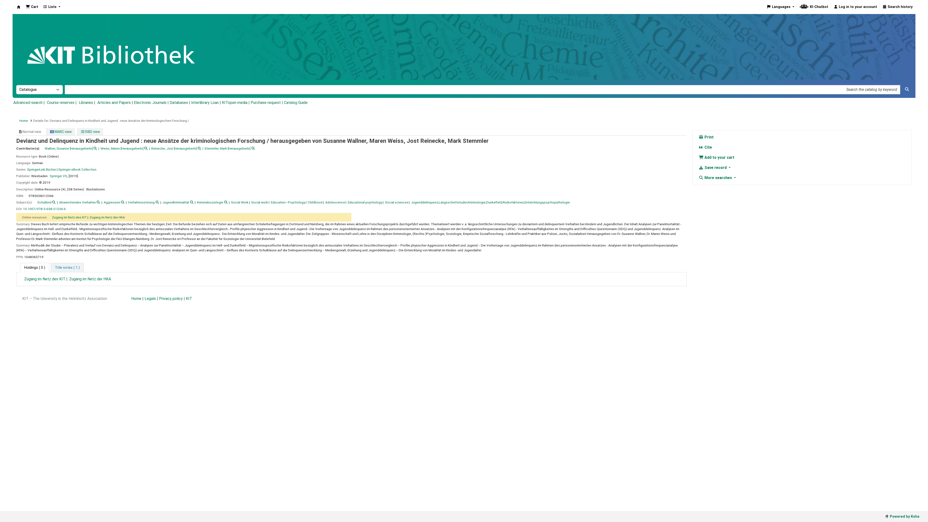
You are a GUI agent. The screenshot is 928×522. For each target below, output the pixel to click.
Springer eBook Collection (77, 169)
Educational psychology (365, 202)
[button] (32, 7)
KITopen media (234, 102)
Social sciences (396, 202)
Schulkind (44, 202)
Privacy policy (171, 298)
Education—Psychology (288, 202)
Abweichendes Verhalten (77, 202)
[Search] (907, 89)
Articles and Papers (114, 102)
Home (23, 121)
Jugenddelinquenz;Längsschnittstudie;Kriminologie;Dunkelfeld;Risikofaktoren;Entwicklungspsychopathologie (490, 202)
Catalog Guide (296, 102)
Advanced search (28, 102)
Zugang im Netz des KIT (69, 217)
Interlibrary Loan (205, 102)
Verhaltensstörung (141, 202)
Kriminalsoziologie (210, 202)
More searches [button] (718, 177)
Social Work (239, 202)
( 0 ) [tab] (34, 268)
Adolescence (335, 202)
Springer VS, (59, 176)
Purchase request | (267, 102)
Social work (259, 202)
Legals (150, 298)
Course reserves (60, 102)
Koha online (18, 7)
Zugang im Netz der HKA (107, 217)
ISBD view (92, 132)
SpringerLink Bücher (41, 169)
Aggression (112, 202)
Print (708, 137)
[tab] (67, 268)
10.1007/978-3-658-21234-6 (44, 209)
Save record (715, 167)
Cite (707, 147)
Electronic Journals (150, 102)
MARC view (63, 132)
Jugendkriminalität (175, 202)
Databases (179, 102)
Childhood (315, 202)
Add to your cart (718, 157)
